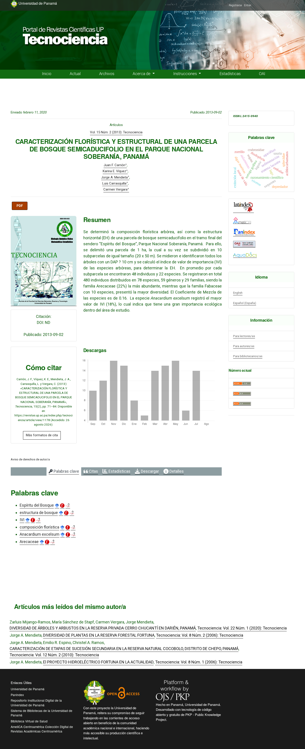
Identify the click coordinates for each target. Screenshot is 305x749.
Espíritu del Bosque (37, 505)
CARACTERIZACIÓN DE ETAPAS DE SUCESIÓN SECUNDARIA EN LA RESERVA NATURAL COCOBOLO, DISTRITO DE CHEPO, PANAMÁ (124, 648)
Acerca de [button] (142, 73)
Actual (75, 73)
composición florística (39, 527)
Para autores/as (243, 346)
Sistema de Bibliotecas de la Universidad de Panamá (41, 712)
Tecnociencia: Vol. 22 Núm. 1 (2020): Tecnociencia (242, 628)
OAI (262, 73)
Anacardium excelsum (39, 534)
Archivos (106, 73)
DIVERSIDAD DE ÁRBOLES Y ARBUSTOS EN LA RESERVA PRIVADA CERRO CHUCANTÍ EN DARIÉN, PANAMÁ (103, 628)
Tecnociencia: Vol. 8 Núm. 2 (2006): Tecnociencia (199, 635)
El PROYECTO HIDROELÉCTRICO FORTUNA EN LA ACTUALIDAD (98, 662)
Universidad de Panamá (27, 689)
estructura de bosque (39, 512)
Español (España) (244, 303)
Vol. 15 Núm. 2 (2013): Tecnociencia (116, 132)
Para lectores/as (244, 336)
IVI (22, 519)
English (237, 292)
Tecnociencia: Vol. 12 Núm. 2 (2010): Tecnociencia (54, 654)
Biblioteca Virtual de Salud (29, 721)
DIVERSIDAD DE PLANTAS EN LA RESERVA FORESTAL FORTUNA (99, 635)
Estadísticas (230, 73)
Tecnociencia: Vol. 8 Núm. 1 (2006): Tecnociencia (198, 662)
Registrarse (235, 5)
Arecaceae (29, 541)
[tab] (63, 471)
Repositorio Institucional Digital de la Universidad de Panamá (36, 702)
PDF (20, 206)
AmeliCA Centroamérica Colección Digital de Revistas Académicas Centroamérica (42, 728)
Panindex (17, 694)
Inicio (46, 73)
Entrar (247, 5)
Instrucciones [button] (185, 73)
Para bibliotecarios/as (247, 356)
